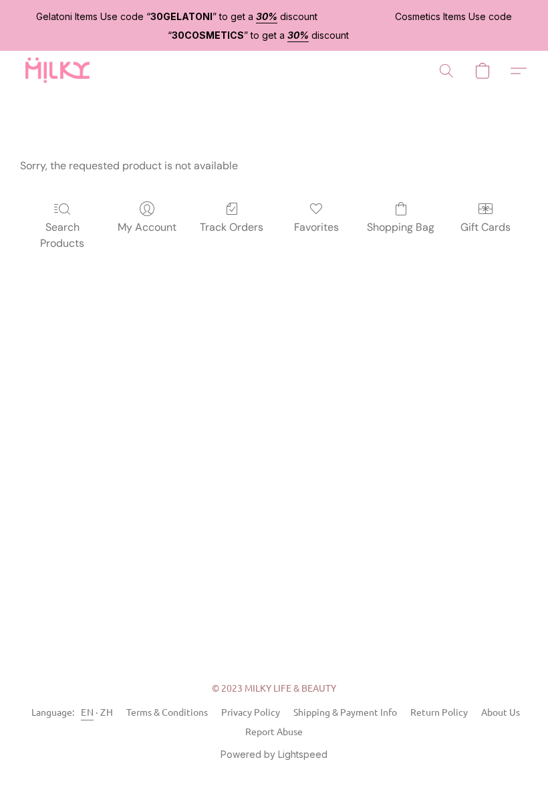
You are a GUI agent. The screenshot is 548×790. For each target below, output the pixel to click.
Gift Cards (485, 227)
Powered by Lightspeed (274, 754)
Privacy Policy (250, 712)
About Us (500, 712)
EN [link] (87, 712)
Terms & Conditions (167, 712)
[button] (56, 71)
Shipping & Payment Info (345, 712)
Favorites (316, 227)
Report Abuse (274, 731)
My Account (147, 227)
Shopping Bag (400, 227)
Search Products (62, 235)
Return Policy (439, 712)
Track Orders (231, 227)
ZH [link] (106, 712)
